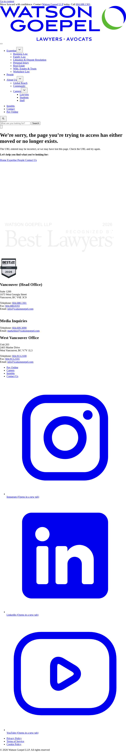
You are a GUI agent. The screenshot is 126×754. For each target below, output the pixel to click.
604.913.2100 (19, 356)
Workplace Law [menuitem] (21, 71)
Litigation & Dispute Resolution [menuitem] (29, 59)
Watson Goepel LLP (52, 4)
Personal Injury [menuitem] (21, 62)
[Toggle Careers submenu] (24, 90)
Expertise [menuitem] (11, 50)
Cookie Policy (14, 744)
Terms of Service (15, 741)
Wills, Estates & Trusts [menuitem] (24, 68)
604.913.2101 (12, 359)
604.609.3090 (19, 327)
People (21, 160)
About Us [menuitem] (12, 79)
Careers (10, 370)
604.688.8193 (12, 306)
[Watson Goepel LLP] (63, 39)
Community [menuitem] (19, 86)
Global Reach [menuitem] (20, 83)
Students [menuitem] (24, 97)
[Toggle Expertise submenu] (19, 50)
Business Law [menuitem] (20, 54)
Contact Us (31, 160)
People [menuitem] (10, 74)
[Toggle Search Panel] (3, 119)
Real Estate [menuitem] (19, 65)
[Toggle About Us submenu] (20, 79)
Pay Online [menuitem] (12, 111)
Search (35, 123)
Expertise (12, 160)
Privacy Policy (14, 738)
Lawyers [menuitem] (24, 94)
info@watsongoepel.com (20, 308)
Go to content (7, 1)
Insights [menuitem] (11, 106)
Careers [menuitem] (17, 91)
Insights (11, 373)
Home (3, 160)
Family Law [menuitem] (19, 56)
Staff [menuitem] (22, 100)
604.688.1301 (83, 4)
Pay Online (12, 367)
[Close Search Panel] (1, 126)
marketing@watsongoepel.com (23, 330)
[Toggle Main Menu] (1, 43)
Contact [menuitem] (11, 109)
